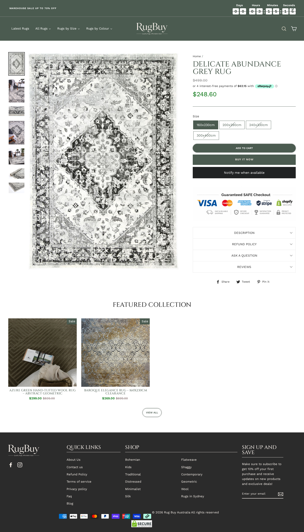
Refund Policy (244, 244)
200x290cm (232, 125)
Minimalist (133, 489)
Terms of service (79, 481)
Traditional (133, 474)
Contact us (75, 467)
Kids (128, 467)
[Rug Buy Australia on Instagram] (19, 464)
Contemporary (191, 474)
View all (152, 412)
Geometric (189, 481)
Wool (185, 489)
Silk (128, 496)
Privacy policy (77, 489)
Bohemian (132, 460)
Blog (70, 503)
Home (197, 56)
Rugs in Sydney (192, 496)
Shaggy (186, 467)
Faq (69, 496)
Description (244, 233)
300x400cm (206, 135)
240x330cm (258, 125)
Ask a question (244, 255)
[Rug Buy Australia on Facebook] (10, 464)
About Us (73, 460)
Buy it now (244, 159)
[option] (76, 8)
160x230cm (206, 125)
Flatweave (189, 460)
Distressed (133, 481)
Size (196, 116)
